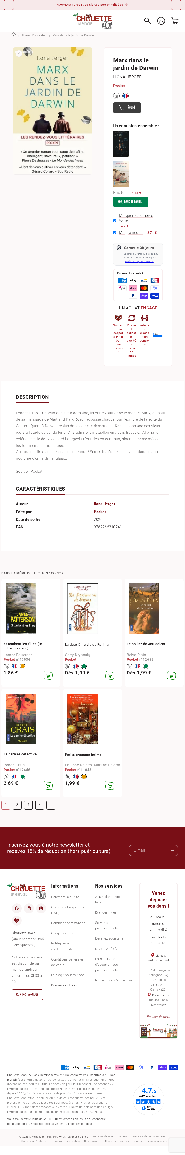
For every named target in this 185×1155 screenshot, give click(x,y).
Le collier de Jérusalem (146, 644)
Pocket (119, 86)
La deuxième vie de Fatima (87, 645)
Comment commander (68, 923)
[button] (8, 21)
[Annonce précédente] (9, 5)
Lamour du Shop (78, 1136)
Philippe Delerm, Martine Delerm (92, 765)
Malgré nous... (131, 232)
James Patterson (18, 655)
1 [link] (6, 805)
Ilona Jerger (127, 76)
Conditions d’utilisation (35, 1141)
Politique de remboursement (110, 1136)
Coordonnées (92, 1141)
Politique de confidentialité (62, 946)
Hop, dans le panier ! (131, 201)
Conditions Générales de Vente (67, 962)
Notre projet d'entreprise (113, 980)
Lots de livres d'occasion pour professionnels (107, 964)
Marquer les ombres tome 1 (136, 217)
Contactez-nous (27, 994)
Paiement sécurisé (65, 897)
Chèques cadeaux (64, 933)
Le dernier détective (20, 754)
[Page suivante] (51, 805)
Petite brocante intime (83, 755)
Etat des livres (106, 912)
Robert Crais (14, 765)
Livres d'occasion (34, 35)
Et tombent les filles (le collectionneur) (23, 646)
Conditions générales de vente (124, 1141)
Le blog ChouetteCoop (68, 975)
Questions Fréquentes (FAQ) (67, 910)
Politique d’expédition (66, 1141)
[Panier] (175, 21)
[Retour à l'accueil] (13, 35)
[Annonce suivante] (176, 5)
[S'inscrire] (173, 850)
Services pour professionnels (106, 925)
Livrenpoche (37, 1136)
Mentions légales (158, 1141)
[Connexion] (161, 21)
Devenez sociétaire (109, 938)
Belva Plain (136, 655)
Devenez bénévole (108, 949)
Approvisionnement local (110, 899)
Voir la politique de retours (139, 261)
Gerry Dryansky (78, 655)
